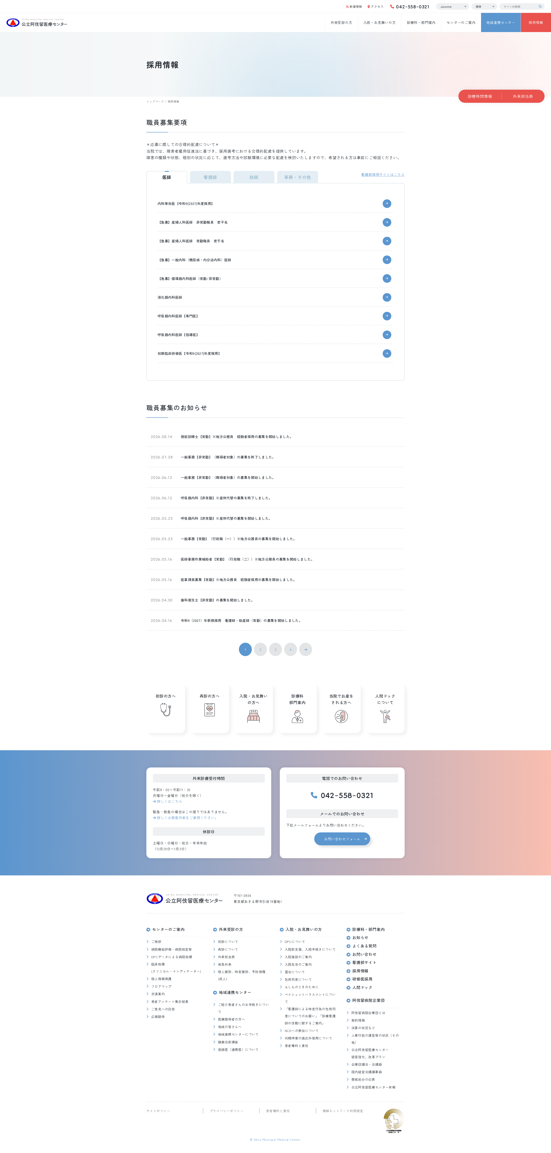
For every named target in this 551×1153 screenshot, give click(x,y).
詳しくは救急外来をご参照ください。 (187, 817)
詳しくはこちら (169, 801)
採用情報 (536, 22)
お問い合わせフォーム (342, 838)
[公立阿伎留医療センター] (36, 22)
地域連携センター (500, 22)
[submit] (541, 6)
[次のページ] (305, 649)
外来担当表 (523, 96)
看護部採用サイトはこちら (383, 174)
